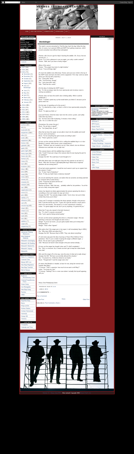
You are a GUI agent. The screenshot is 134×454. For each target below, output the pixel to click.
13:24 (54, 286)
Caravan (23, 62)
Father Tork (95, 157)
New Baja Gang (26, 289)
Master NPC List (26, 262)
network (23, 184)
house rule (24, 156)
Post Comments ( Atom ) (52, 303)
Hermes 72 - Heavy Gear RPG (61, 6)
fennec (23, 143)
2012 (23, 110)
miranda (23, 182)
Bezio (23, 303)
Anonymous (95, 108)
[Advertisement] (102, 72)
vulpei (23, 224)
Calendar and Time (27, 327)
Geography (24, 324)
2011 (23, 112)
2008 (23, 119)
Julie (93, 165)
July (25, 85)
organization (25, 190)
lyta (22, 172)
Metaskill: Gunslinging (28, 240)
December (27, 74)
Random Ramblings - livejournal (101, 143)
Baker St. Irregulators (27, 257)
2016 (23, 70)
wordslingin (94, 110)
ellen (22, 135)
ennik (23, 138)
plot (22, 195)
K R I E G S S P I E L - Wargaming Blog (99, 140)
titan (22, 213)
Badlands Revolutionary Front (28, 276)
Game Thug (95, 159)
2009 (23, 117)
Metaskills (24, 251)
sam (22, 203)
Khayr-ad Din (25, 306)
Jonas (23, 161)
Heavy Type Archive (98, 129)
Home (26, 31)
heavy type (24, 153)
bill (22, 127)
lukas (23, 169)
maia (23, 174)
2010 (23, 114)
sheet (23, 208)
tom (22, 218)
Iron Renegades (26, 287)
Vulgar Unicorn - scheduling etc (101, 146)
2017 (23, 67)
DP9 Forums (95, 124)
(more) (100, 115)
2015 (23, 72)
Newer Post (40, 299)
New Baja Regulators (27, 265)
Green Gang (25, 284)
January (26, 102)
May (25, 93)
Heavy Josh (95, 162)
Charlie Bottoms (96, 154)
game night (24, 151)
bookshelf (24, 130)
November (27, 76)
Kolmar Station (25, 308)
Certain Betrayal (96, 152)
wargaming (24, 226)
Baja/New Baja (25, 300)
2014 (23, 105)
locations (24, 166)
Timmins (23, 319)
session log (25, 205)
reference (24, 200)
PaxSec (23, 292)
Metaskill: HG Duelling (28, 243)
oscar (23, 192)
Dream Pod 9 (96, 126)
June (25, 90)
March (26, 97)
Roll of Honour (25, 270)
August (26, 83)
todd (22, 216)
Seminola (24, 313)
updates (23, 221)
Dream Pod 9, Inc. (85, 393)
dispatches (24, 132)
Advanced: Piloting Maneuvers (27, 233)
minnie (23, 179)
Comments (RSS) (48, 31)
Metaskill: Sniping (26, 248)
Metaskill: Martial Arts (27, 246)
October (26, 78)
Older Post (86, 299)
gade (23, 148)
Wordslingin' (27, 87)
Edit (66, 31)
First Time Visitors (36, 31)
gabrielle (24, 145)
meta (23, 177)
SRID (22, 295)
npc (22, 187)
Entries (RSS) (59, 31)
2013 (23, 107)
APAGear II (95, 121)
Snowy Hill (24, 316)
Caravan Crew (25, 259)
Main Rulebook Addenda (25, 237)
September (27, 81)
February (26, 100)
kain (22, 164)
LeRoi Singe (95, 167)
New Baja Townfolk (27, 267)
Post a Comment (42, 296)
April (25, 95)
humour (23, 158)
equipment (24, 140)
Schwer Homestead (27, 311)
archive (23, 125)
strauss (23, 210)
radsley (23, 197)
